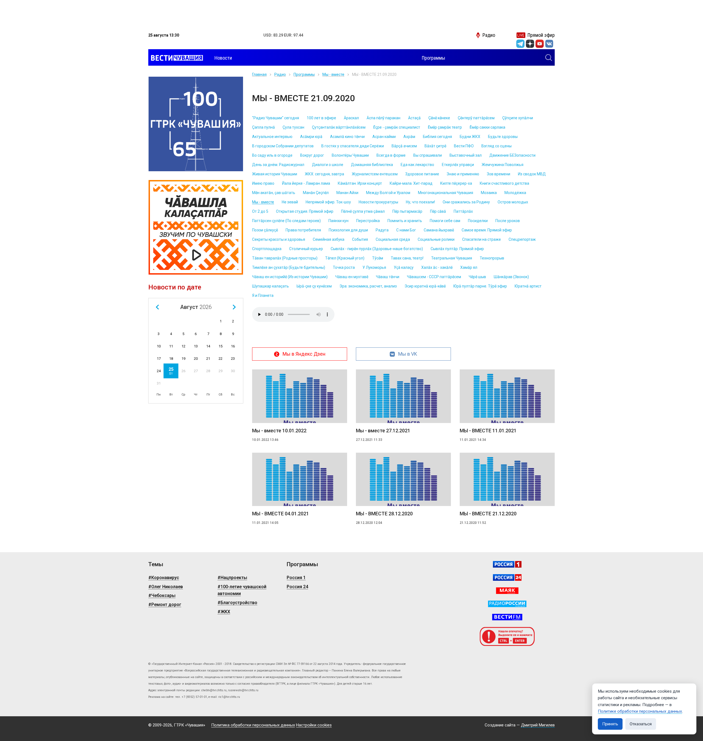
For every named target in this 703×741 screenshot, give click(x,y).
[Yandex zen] (530, 44)
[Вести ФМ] (507, 617)
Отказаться (641, 723)
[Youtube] (539, 44)
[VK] (549, 44)
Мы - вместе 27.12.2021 (383, 430)
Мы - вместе (333, 74)
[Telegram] (520, 44)
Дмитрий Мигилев (538, 725)
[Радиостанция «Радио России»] (507, 604)
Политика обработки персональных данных (253, 725)
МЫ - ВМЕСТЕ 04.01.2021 (280, 513)
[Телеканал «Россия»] (507, 564)
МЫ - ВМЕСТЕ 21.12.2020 (488, 513)
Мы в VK (407, 354)
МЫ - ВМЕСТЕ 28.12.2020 (384, 513)
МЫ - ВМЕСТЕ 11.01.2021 (488, 430)
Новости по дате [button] (174, 287)
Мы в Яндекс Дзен (304, 354)
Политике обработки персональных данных (640, 711)
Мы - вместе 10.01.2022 (279, 430)
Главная (259, 74)
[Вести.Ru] (507, 577)
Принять (610, 723)
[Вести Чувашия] (175, 58)
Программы (304, 74)
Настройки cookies (314, 725)
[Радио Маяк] (507, 590)
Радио (280, 74)
